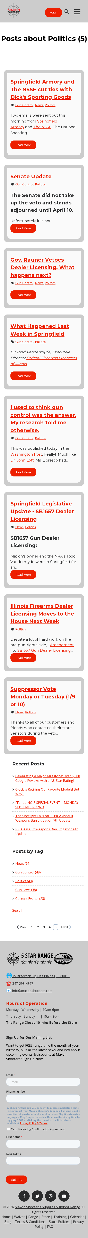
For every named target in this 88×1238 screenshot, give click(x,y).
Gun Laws (26, 890)
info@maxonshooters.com (32, 990)
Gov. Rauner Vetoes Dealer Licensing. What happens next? (42, 267)
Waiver (54, 12)
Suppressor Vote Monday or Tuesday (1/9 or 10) (42, 696)
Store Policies (59, 1221)
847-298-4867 (22, 983)
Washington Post (26, 454)
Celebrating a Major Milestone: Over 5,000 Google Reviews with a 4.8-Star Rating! (47, 778)
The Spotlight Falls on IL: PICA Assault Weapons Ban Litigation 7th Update (44, 818)
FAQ (50, 1226)
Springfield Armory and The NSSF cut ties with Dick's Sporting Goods (42, 89)
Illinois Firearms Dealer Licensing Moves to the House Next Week (42, 613)
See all (17, 910)
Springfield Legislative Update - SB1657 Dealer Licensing (42, 511)
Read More (23, 145)
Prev (23, 927)
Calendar (77, 1217)
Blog (7, 1221)
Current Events (30, 898)
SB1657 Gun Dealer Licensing (44, 650)
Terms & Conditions (30, 1221)
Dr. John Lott (22, 460)
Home (6, 1217)
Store (46, 1217)
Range (33, 1217)
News (39, 105)
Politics (50, 105)
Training (60, 1217)
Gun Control (24, 105)
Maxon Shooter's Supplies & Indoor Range (47, 1207)
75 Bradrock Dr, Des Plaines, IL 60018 (41, 976)
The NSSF (42, 127)
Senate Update (31, 176)
